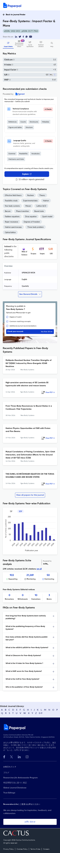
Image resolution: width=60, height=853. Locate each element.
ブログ (6, 773)
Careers (46, 849)
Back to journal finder (15, 15)
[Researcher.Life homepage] (30, 727)
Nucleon (30, 195)
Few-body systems (12, 206)
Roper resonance (11, 222)
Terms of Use (35, 849)
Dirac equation (31, 216)
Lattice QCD (41, 206)
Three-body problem (35, 227)
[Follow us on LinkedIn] (19, 756)
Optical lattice (10, 232)
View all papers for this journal (30, 495)
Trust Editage (9, 793)
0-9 (40, 713)
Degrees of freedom (32, 222)
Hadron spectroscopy (13, 227)
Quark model (47, 216)
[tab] (30, 617)
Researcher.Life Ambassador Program (20, 778)
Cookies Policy (22, 849)
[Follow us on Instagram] (27, 756)
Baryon (7, 211)
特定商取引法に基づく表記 (15, 783)
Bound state (39, 211)
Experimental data (30, 200)
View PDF (49, 392)
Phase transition (22, 211)
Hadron (46, 200)
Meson (28, 206)
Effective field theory (13, 195)
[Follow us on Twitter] (11, 756)
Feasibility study (11, 200)
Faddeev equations (12, 216)
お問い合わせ (30, 822)
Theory (42, 195)
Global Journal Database (14, 788)
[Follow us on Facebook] (4, 756)
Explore (25, 174)
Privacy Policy (8, 849)
